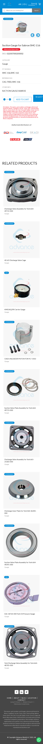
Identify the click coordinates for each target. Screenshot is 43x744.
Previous (32, 35)
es (24, 4)
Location (32, 698)
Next (38, 35)
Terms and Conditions (21, 704)
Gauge (6, 214)
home (9, 698)
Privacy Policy (28, 702)
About (16, 698)
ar (20, 4)
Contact (21, 700)
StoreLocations (31, 4)
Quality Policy (15, 702)
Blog (24, 698)
